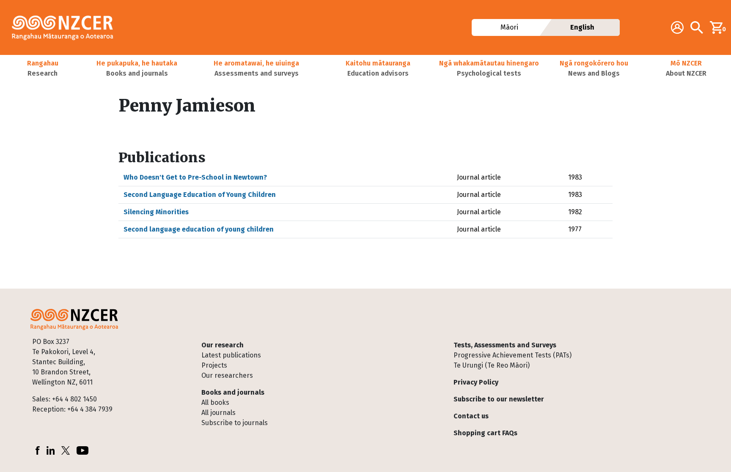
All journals (218, 413)
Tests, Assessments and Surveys (504, 345)
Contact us (471, 416)
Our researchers (227, 375)
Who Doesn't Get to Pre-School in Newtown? (195, 177)
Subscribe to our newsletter (498, 399)
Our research (222, 345)
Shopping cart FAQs (485, 433)
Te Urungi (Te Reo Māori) (491, 365)
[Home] (66, 27)
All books (215, 402)
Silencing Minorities (156, 212)
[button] (42, 68)
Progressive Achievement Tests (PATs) (512, 355)
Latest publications (231, 355)
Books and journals (232, 392)
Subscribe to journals (234, 423)
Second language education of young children (199, 229)
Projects (214, 365)
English (582, 27)
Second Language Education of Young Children (200, 195)
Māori (509, 27)
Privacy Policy (475, 382)
